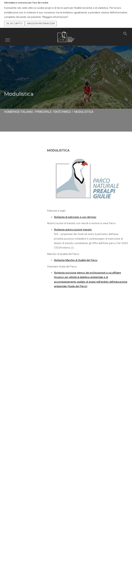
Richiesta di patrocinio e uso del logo (75, 217)
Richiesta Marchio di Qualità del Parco (75, 260)
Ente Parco (62, 112)
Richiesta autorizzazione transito (73, 229)
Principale (44, 112)
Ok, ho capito (14, 23)
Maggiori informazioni (41, 23)
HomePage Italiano (18, 112)
